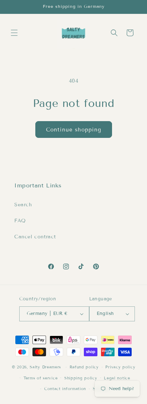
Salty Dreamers (45, 366)
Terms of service (40, 377)
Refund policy (84, 366)
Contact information (65, 388)
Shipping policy (80, 377)
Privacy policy (120, 366)
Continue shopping (73, 129)
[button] (14, 33)
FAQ (20, 221)
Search (23, 205)
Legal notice (117, 377)
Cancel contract (35, 237)
